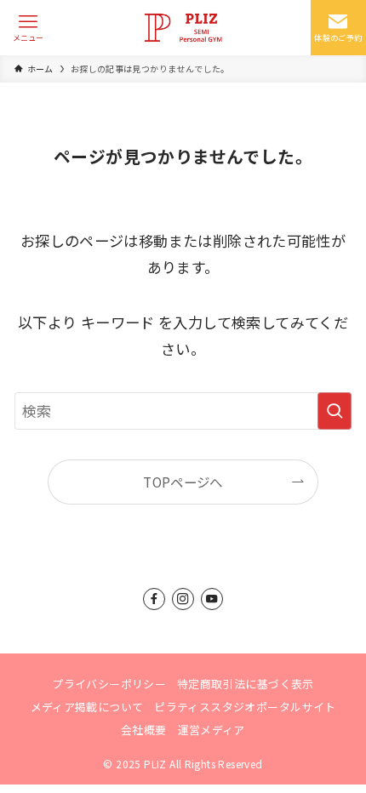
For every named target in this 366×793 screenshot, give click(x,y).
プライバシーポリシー (109, 684)
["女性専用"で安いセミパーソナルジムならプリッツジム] (183, 27)
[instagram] (183, 599)
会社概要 (144, 730)
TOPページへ (183, 481)
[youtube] (212, 599)
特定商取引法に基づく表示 (245, 684)
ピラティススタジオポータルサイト (244, 707)
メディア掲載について (87, 707)
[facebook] (154, 599)
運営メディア (211, 730)
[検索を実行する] (334, 411)
